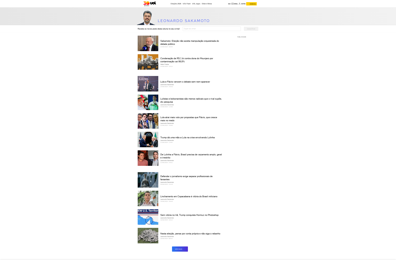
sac (229, 4)
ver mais (178, 249)
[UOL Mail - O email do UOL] (234, 3)
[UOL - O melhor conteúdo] (149, 4)
